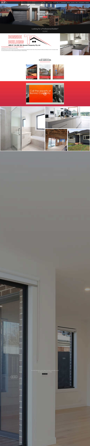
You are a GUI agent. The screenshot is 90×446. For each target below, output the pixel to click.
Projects (77, 2)
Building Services (49, 2)
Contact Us (54, 2)
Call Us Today (45, 31)
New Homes (68, 2)
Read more (3, 53)
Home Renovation (63, 2)
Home (42, 2)
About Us (45, 2)
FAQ (57, 2)
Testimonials (87, 2)
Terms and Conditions (81, 2)
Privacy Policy (73, 2)
